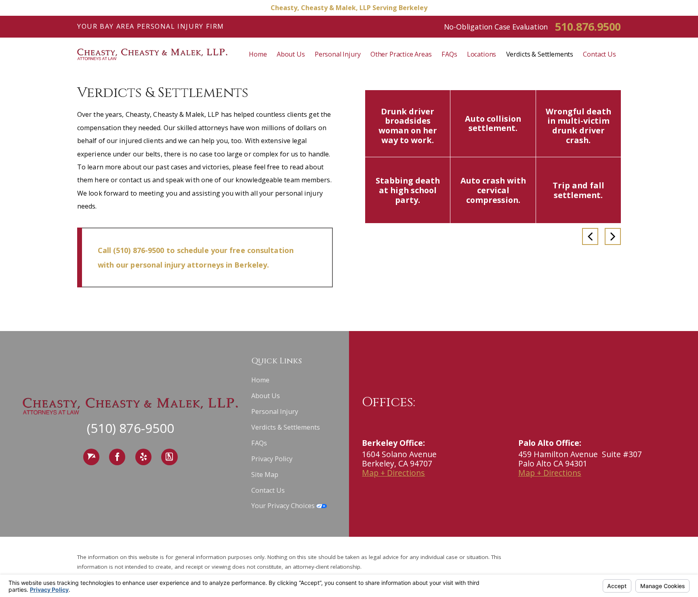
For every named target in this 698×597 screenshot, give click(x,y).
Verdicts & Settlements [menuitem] (539, 54)
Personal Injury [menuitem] (338, 54)
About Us (265, 395)
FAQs (259, 443)
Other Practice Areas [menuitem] (401, 54)
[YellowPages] (169, 457)
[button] (590, 236)
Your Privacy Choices (283, 505)
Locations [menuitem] (481, 54)
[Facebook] (117, 457)
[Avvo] (91, 457)
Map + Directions (393, 472)
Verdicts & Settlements (285, 427)
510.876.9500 (588, 26)
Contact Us (268, 490)
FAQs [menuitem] (449, 54)
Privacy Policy (271, 458)
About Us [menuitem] (291, 54)
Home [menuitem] (258, 54)
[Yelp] (143, 457)
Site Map (264, 474)
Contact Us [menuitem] (599, 54)
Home (260, 379)
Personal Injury (274, 411)
